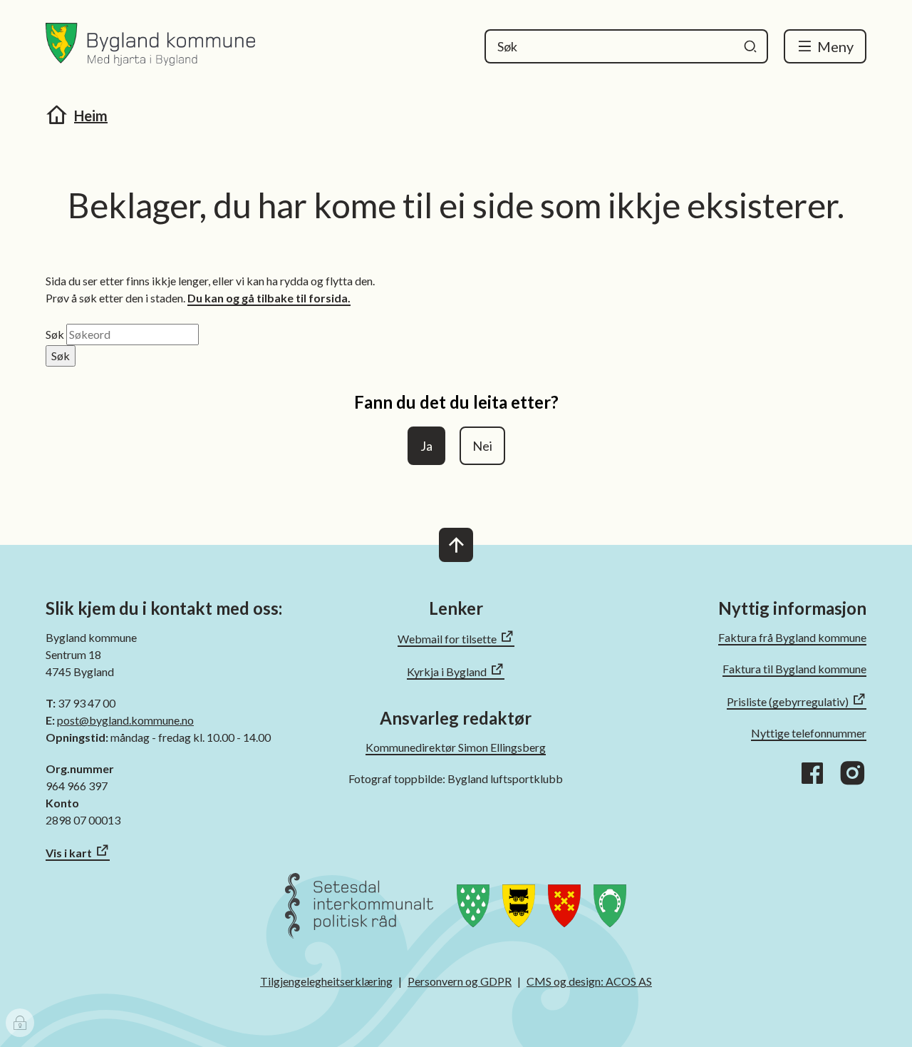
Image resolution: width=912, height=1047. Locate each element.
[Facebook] (812, 773)
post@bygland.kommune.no (125, 720)
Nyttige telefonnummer (808, 733)
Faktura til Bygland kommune (794, 668)
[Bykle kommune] (473, 914)
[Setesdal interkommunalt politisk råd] (359, 914)
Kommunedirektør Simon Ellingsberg (456, 747)
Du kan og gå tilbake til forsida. (269, 298)
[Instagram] (852, 773)
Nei (482, 446)
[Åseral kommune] (610, 914)
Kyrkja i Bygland (447, 671)
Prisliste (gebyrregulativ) (788, 701)
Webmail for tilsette (447, 638)
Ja (426, 446)
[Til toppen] (456, 545)
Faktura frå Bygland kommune (792, 637)
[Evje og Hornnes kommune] (519, 914)
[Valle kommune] (564, 914)
